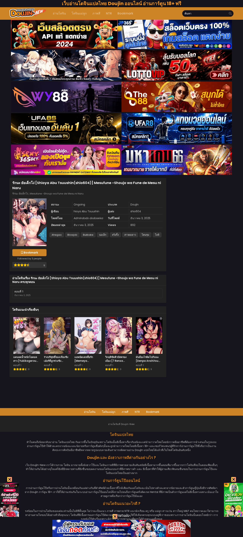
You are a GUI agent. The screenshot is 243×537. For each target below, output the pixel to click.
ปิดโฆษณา (124, 516)
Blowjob (72, 235)
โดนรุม (145, 235)
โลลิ (157, 235)
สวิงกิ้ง (115, 235)
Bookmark (152, 412)
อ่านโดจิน (89, 412)
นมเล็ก (102, 235)
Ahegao (57, 235)
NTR (137, 412)
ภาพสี (125, 412)
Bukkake (88, 235)
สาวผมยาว (130, 235)
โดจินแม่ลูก (108, 412)
